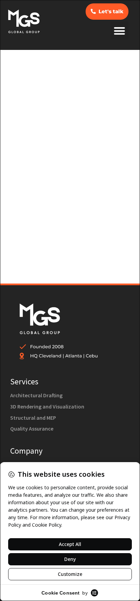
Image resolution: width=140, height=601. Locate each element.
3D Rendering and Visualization (47, 406)
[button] (119, 31)
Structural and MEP (33, 417)
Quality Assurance (31, 428)
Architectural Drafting (37, 395)
